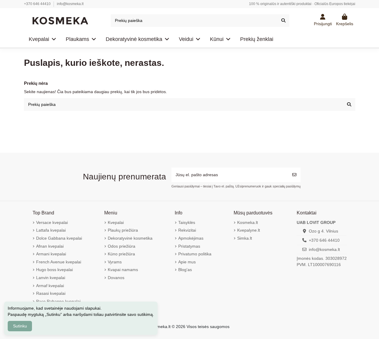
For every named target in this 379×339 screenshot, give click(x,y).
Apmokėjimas (190, 238)
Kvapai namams (123, 269)
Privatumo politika (194, 254)
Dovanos (116, 277)
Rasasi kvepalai (50, 293)
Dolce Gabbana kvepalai (59, 238)
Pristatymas (189, 246)
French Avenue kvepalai (58, 262)
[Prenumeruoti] (294, 175)
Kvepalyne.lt (248, 230)
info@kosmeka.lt (70, 4)
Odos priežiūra (121, 246)
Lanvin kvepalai (50, 277)
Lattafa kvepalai (51, 230)
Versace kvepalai (52, 222)
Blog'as (185, 269)
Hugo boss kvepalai (54, 269)
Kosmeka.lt (247, 222)
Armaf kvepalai (50, 285)
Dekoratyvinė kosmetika (130, 238)
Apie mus (187, 262)
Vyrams (115, 262)
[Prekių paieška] (283, 20)
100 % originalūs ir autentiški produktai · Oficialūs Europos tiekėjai (302, 4)
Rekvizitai (187, 230)
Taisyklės (186, 222)
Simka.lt (244, 238)
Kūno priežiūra (121, 254)
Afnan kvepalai (50, 246)
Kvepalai (116, 222)
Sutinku (20, 326)
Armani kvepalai (51, 254)
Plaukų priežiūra (123, 230)
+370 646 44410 (38, 4)
